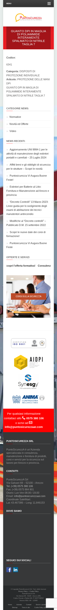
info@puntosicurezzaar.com (29, 496)
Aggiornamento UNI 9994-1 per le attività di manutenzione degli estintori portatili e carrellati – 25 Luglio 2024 (27, 153)
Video (13, 131)
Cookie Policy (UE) (40, 607)
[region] (28, 296)
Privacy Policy (23, 591)
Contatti (28, 604)
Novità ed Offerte (19, 124)
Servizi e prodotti (41, 604)
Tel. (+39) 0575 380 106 (19, 486)
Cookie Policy (34, 591)
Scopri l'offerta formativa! (18, 265)
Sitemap (14, 607)
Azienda (19, 604)
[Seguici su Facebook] (8, 569)
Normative (15, 117)
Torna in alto (26, 607)
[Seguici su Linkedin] (15, 569)
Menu (8, 3)
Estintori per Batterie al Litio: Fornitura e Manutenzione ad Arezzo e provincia (27, 190)
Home (10, 604)
